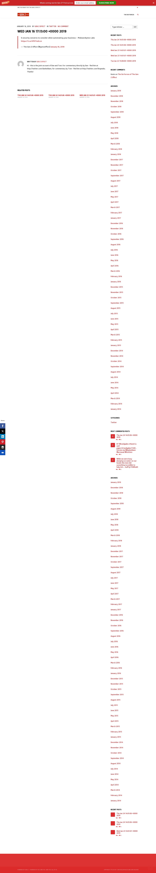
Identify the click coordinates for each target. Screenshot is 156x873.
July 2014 (114, 377)
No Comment (63, 26)
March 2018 (115, 144)
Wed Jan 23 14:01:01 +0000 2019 (92, 95)
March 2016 (115, 271)
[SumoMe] (2, 452)
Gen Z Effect (40, 26)
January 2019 (116, 91)
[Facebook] (2, 426)
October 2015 (116, 298)
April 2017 (114, 202)
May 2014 (114, 388)
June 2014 (114, 382)
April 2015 (114, 329)
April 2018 (114, 138)
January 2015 (116, 345)
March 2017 (115, 207)
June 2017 (114, 191)
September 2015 (117, 303)
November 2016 (117, 228)
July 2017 (114, 186)
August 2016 (115, 244)
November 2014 (117, 356)
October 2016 (116, 234)
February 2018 (116, 149)
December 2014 (117, 351)
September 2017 (117, 176)
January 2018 (116, 154)
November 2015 (117, 292)
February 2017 (116, 213)
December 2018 (117, 96)
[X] (2, 431)
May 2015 (114, 324)
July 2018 (114, 122)
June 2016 (114, 255)
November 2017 (117, 165)
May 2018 (114, 133)
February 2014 (116, 404)
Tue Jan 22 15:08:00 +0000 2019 (123, 61)
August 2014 (115, 372)
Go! (135, 27)
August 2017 (115, 181)
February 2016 (116, 276)
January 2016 (116, 282)
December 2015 (117, 287)
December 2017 (117, 160)
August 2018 (115, 117)
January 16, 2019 (57, 46)
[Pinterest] (2, 442)
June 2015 (114, 319)
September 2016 (117, 239)
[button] (78, 3)
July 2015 (114, 313)
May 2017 (114, 197)
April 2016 (114, 266)
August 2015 (115, 308)
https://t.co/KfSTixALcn (31, 41)
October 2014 (116, 361)
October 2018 (116, 106)
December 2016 (117, 223)
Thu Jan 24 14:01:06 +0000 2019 (30, 95)
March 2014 (115, 398)
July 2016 (114, 250)
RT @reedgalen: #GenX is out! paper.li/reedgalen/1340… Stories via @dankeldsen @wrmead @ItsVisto (127, 448)
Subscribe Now (106, 3)
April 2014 (115, 393)
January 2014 (116, 409)
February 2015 (116, 340)
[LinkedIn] (2, 436)
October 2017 (116, 170)
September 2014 (117, 366)
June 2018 (114, 128)
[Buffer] (2, 447)
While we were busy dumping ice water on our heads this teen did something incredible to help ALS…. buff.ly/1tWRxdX (127, 463)
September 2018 (117, 112)
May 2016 (114, 260)
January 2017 (116, 218)
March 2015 (115, 335)
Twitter (52, 26)
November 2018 (117, 101)
